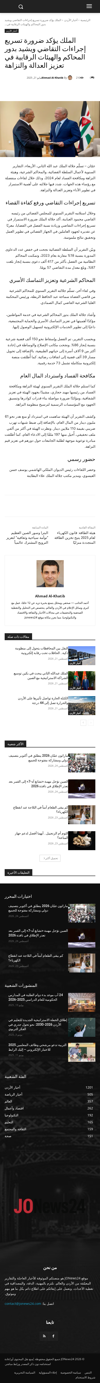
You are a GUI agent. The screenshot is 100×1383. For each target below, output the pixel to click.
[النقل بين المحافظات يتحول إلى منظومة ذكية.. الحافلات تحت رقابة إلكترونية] (81, 655)
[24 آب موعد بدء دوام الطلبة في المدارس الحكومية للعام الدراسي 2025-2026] (81, 1002)
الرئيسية (85, 20)
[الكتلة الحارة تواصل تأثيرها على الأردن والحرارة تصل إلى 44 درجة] (81, 705)
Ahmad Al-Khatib (52, 77)
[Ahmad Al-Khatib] (71, 77)
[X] (65, 89)
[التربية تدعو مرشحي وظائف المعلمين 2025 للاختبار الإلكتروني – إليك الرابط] (81, 1052)
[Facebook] (76, 89)
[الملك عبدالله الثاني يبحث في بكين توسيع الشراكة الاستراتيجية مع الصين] (81, 680)
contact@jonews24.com (23, 1303)
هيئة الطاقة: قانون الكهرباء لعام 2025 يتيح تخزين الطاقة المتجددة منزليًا (74, 538)
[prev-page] (91, 723)
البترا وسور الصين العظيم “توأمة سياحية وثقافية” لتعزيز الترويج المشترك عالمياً (27, 538)
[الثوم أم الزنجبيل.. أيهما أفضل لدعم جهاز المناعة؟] (81, 840)
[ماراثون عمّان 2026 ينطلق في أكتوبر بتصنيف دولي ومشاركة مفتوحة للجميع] (81, 762)
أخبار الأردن (70, 20)
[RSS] (44, 1336)
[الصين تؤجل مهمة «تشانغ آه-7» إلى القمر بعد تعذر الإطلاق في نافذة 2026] (81, 788)
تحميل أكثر (51, 858)
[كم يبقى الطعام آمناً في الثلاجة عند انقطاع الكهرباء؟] (81, 814)
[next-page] (83, 723)
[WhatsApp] (54, 89)
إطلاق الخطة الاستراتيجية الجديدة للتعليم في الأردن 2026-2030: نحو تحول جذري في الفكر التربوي (37, 1024)
